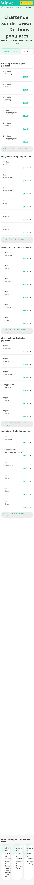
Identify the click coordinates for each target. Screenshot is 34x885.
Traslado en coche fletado (14, 7)
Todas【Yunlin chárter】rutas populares (14, 515)
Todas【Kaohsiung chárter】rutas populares (15, 149)
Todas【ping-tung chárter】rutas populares (15, 424)
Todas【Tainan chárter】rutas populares (14, 331)
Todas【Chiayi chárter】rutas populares (13, 240)
